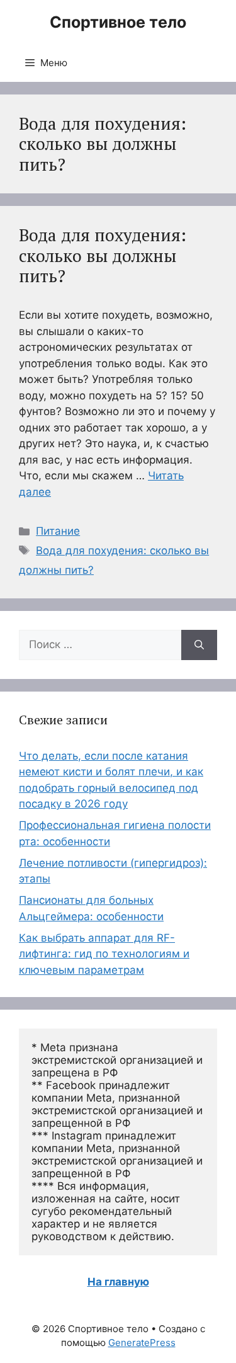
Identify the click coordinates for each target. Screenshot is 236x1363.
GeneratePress (142, 1343)
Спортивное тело (118, 22)
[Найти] (199, 645)
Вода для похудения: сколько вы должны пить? (102, 255)
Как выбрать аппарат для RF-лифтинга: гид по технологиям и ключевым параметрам (104, 954)
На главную (118, 1281)
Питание (58, 531)
